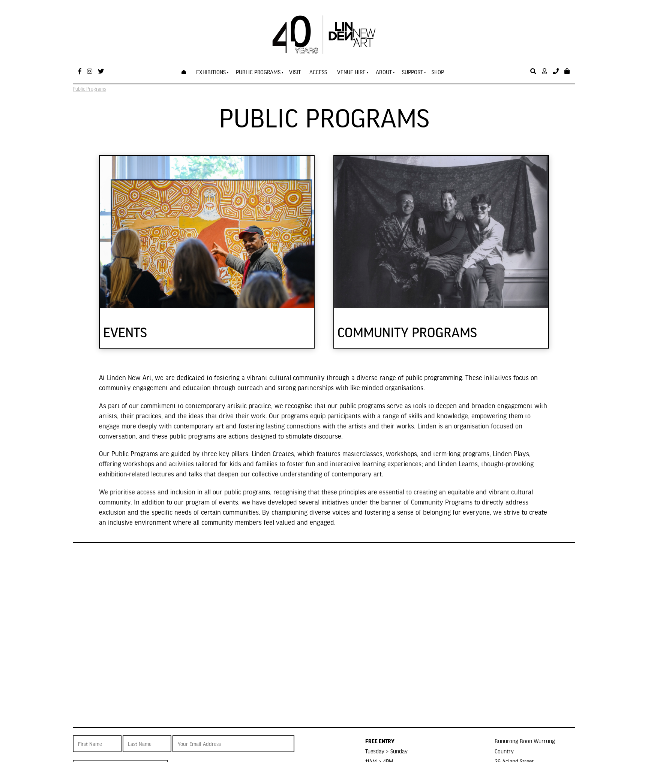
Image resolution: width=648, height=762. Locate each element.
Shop (438, 72)
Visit (295, 72)
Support (412, 72)
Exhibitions (211, 72)
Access (318, 72)
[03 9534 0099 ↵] (556, 71)
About (384, 72)
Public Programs (258, 72)
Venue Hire (351, 72)
